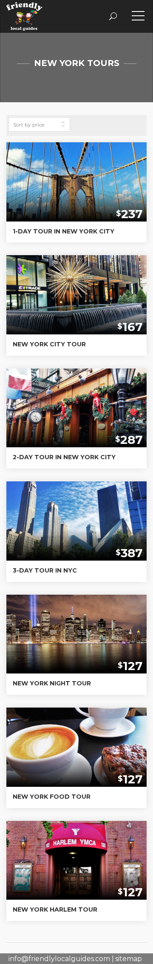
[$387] (76, 520)
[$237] (76, 181)
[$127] (76, 634)
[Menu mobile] (138, 17)
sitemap (128, 959)
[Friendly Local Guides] (24, 8)
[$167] (76, 294)
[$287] (76, 407)
